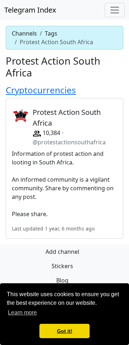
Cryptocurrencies (41, 90)
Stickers (62, 266)
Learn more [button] (22, 312)
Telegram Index (30, 10)
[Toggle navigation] (115, 10)
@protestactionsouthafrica (69, 142)
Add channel (62, 252)
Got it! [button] (64, 331)
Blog (62, 280)
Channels (24, 33)
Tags (51, 33)
